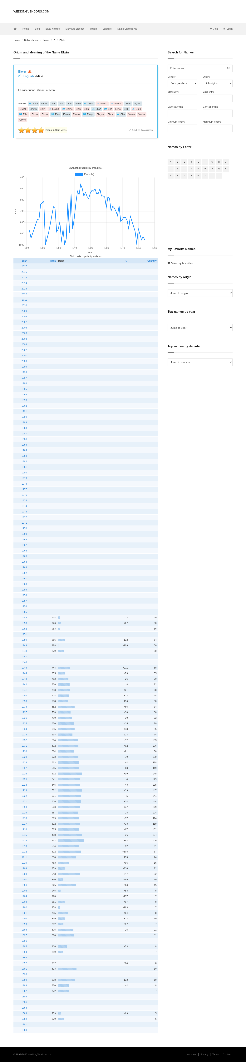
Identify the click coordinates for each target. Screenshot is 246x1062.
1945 (24, 667)
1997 (24, 378)
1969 (24, 534)
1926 (24, 773)
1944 (24, 673)
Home (25, 28)
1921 (24, 801)
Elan (78, 109)
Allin (61, 103)
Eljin (126, 109)
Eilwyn (33, 109)
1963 (24, 567)
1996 (24, 383)
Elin (110, 109)
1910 (24, 863)
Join (215, 28)
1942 (24, 684)
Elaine (69, 109)
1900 (24, 918)
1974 (24, 506)
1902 (24, 907)
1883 (24, 1013)
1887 (24, 991)
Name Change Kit (127, 28)
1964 (24, 562)
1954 (24, 617)
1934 (24, 729)
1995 (24, 389)
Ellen (138, 109)
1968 (24, 539)
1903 (24, 902)
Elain (42, 109)
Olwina (141, 114)
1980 (24, 472)
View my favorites (182, 263)
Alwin (90, 103)
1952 (24, 628)
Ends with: (208, 92)
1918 (24, 818)
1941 (24, 690)
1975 (24, 500)
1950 (24, 640)
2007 (24, 322)
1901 (24, 913)
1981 (24, 467)
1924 (24, 784)
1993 (24, 400)
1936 (24, 718)
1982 (24, 461)
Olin (123, 114)
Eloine (45, 114)
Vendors (107, 28)
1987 (24, 433)
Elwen (66, 114)
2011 (24, 300)
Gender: (172, 77)
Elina (118, 109)
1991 (24, 411)
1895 (24, 946)
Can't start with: (175, 107)
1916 (24, 829)
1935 (24, 723)
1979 (24, 478)
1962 (24, 573)
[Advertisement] (85, 151)
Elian (98, 109)
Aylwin (137, 103)
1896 (24, 941)
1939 (24, 701)
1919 (24, 812)
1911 (24, 857)
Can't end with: (210, 107)
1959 (24, 589)
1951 (24, 634)
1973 (24, 511)
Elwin (22, 71)
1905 (24, 890)
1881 (24, 1024)
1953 (24, 623)
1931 (24, 745)
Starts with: (173, 92)
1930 (24, 751)
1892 (24, 963)
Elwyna (100, 114)
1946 (24, 662)
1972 (24, 517)
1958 (24, 595)
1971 (24, 522)
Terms (215, 1054)
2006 (24, 327)
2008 (24, 316)
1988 (24, 428)
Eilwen (23, 109)
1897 (24, 935)
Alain (35, 103)
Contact (227, 1054)
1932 (24, 740)
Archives (191, 1054)
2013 (24, 288)
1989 (24, 422)
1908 (24, 874)
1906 (24, 885)
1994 (24, 394)
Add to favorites (142, 129)
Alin (54, 103)
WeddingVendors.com (31, 11)
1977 (24, 489)
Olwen (131, 114)
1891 (24, 968)
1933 (24, 734)
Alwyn (128, 103)
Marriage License (75, 28)
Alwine (117, 103)
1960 (24, 584)
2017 (24, 266)
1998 (24, 372)
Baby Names (53, 28)
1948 (24, 651)
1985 (24, 444)
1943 (24, 679)
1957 (24, 601)
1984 (24, 450)
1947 (24, 656)
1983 (24, 456)
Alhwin (44, 103)
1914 (24, 840)
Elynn (111, 114)
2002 (24, 350)
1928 (24, 762)
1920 (24, 807)
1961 (24, 578)
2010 (24, 305)
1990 (24, 417)
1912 (24, 851)
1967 (24, 545)
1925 (24, 779)
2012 (24, 294)
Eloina (35, 114)
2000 (24, 361)
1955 (24, 612)
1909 (24, 868)
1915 (24, 835)
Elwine (76, 114)
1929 (24, 757)
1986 (24, 439)
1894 (24, 952)
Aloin (69, 103)
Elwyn (90, 114)
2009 (24, 311)
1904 (24, 896)
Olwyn (22, 119)
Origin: (206, 77)
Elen (86, 109)
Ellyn (25, 114)
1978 (24, 483)
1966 (24, 550)
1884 (24, 1007)
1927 (24, 768)
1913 (24, 846)
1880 (24, 1030)
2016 (24, 272)
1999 (24, 366)
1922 (24, 796)
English (28, 76)
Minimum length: (176, 122)
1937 (24, 712)
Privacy (204, 1054)
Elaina (55, 109)
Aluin (78, 103)
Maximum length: (212, 122)
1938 (24, 706)
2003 (24, 344)
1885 (24, 1002)
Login (230, 28)
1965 (24, 556)
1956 (24, 606)
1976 (24, 495)
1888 (24, 985)
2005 (24, 333)
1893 (24, 957)
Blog (37, 28)
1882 (24, 1019)
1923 (24, 790)
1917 (24, 823)
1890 (24, 974)
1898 (24, 929)
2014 (24, 283)
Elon (57, 114)
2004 (24, 339)
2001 (24, 355)
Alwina (103, 103)
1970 (24, 528)
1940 (24, 695)
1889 (24, 980)
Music (93, 28)
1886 (24, 996)
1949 (24, 645)
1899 (24, 924)
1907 (24, 879)
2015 (24, 277)
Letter (46, 40)
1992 (24, 405)
